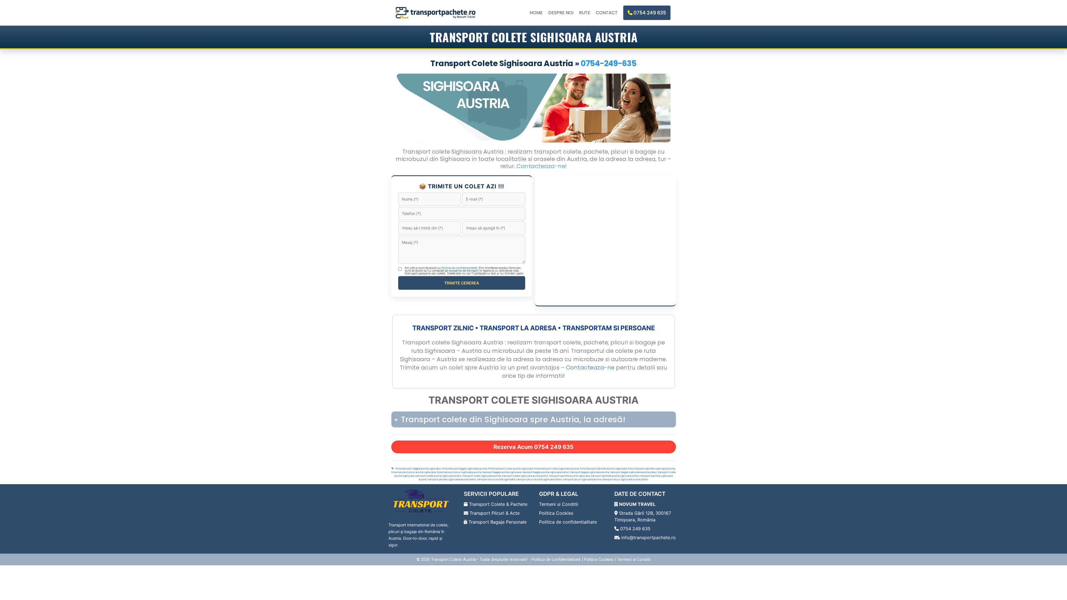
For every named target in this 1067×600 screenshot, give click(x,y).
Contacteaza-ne (590, 367)
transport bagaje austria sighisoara (501, 472)
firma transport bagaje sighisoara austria (464, 468)
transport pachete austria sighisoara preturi (615, 475)
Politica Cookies (556, 513)
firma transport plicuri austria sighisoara (413, 472)
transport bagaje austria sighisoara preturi (545, 472)
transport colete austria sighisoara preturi (438, 475)
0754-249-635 (608, 63)
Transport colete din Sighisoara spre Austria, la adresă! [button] (513, 419)
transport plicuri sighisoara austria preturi (625, 479)
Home (536, 12)
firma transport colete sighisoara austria (556, 468)
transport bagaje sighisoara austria (589, 472)
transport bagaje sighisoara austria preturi (633, 472)
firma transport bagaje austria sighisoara (418, 468)
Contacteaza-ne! (542, 166)
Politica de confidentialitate (568, 522)
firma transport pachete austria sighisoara (603, 468)
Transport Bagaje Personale (497, 522)
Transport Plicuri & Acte (494, 513)
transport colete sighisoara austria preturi (525, 475)
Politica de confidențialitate (459, 267)
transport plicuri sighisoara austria (582, 479)
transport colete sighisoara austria (482, 475)
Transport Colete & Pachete (497, 504)
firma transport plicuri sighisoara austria (459, 472)
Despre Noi (561, 12)
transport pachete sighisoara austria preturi (452, 479)
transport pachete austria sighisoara (569, 475)
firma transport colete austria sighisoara (510, 468)
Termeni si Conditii (558, 504)
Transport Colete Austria (453, 559)
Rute (584, 12)
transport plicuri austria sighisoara (496, 479)
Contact (607, 12)
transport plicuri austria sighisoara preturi (539, 479)
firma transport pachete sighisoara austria (651, 468)
